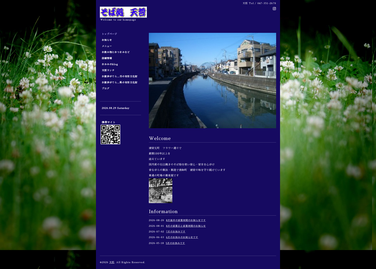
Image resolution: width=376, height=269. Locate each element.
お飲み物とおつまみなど (116, 52)
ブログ (105, 88)
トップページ (109, 34)
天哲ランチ (108, 70)
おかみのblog (110, 64)
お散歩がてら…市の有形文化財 (119, 76)
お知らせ (107, 40)
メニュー (108, 46)
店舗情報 (107, 58)
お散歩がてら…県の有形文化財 (119, 82)
